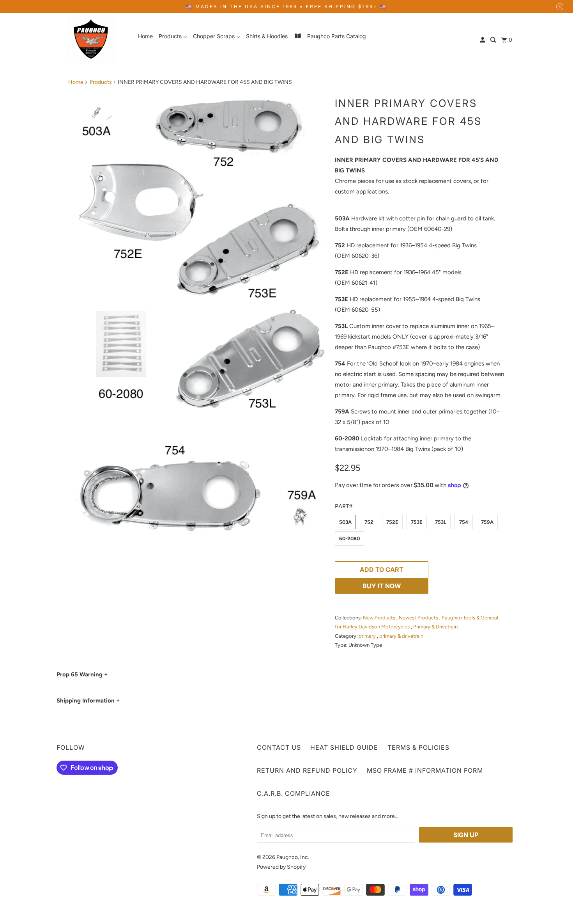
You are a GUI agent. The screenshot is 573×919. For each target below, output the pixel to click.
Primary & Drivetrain (435, 627)
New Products (379, 618)
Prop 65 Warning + (82, 674)
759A (487, 522)
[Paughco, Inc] (92, 39)
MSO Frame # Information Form (425, 770)
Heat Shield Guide (344, 747)
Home (75, 82)
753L (440, 522)
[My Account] (483, 40)
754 (463, 522)
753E (417, 522)
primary (368, 636)
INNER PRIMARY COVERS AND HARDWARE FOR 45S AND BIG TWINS (408, 121)
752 (368, 522)
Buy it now (382, 586)
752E (392, 522)
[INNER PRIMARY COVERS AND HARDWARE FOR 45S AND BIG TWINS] (197, 313)
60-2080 (349, 538)
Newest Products (419, 618)
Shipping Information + (88, 700)
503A (345, 522)
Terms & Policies (418, 747)
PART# (343, 506)
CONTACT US (279, 747)
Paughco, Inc (292, 857)
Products (101, 82)
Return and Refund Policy (307, 770)
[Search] (494, 40)
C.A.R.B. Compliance (293, 793)
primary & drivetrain (401, 636)
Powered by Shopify (281, 867)
